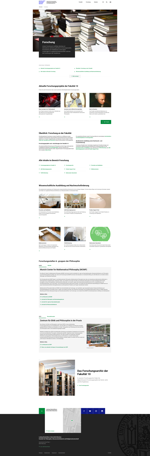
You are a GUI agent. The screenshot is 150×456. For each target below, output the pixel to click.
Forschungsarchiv (69, 165)
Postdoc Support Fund (93, 149)
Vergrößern (109, 346)
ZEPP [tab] (40, 316)
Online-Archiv (48, 150)
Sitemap (40, 452)
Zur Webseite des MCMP (46, 296)
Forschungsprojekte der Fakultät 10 (48, 165)
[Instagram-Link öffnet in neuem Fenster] (96, 411)
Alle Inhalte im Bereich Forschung (48, 71)
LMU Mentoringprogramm (46, 169)
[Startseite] (42, 411)
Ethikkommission (94, 169)
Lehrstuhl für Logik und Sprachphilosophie (50, 302)
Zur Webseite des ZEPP (46, 344)
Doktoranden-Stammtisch (71, 172)
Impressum (54, 452)
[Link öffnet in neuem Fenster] (63, 420)
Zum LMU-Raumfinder (45, 446)
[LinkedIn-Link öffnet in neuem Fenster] (102, 411)
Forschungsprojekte (54, 147)
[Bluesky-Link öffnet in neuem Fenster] (90, 411)
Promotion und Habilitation (96, 165)
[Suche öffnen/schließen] (106, 2)
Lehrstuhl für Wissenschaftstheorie (49, 304)
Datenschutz (47, 452)
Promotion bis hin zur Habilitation (83, 147)
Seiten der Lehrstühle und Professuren (47, 140)
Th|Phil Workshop (102, 147)
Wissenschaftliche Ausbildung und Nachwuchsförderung (88, 71)
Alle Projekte (106, 122)
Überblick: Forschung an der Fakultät (84, 68)
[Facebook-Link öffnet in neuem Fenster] (84, 411)
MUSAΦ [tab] (49, 265)
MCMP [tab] (40, 265)
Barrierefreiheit (62, 452)
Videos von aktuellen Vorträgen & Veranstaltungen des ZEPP (54, 347)
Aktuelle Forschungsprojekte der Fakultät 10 (50, 68)
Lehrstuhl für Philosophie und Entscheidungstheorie (52, 299)
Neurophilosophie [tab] (51, 316)
